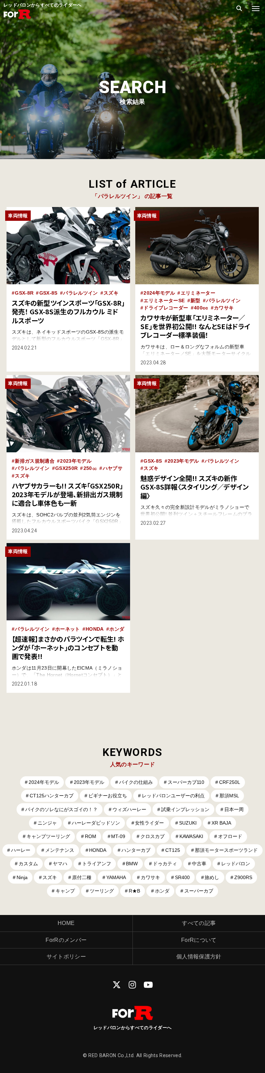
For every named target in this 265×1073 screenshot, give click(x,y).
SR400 (182, 877)
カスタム (28, 863)
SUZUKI (188, 823)
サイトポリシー (66, 956)
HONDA (95, 629)
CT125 (172, 850)
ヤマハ (60, 863)
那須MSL (229, 795)
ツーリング (102, 891)
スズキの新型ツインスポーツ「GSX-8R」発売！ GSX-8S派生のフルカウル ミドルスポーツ (68, 311)
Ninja (22, 877)
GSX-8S (48, 293)
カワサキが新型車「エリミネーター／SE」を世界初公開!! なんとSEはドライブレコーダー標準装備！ (195, 326)
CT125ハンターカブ (51, 795)
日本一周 (234, 809)
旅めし (212, 877)
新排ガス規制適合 (35, 461)
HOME (66, 923)
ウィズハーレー (129, 809)
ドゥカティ (165, 863)
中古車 (199, 863)
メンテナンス (59, 850)
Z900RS (243, 877)
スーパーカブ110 (186, 782)
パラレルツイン (80, 293)
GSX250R (66, 468)
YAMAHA (116, 877)
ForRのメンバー (66, 940)
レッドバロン (235, 863)
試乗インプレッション (185, 809)
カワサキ (224, 308)
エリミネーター (198, 293)
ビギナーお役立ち (107, 795)
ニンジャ (47, 823)
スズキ (111, 293)
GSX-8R (24, 293)
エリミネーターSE (164, 300)
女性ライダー (149, 823)
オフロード (230, 836)
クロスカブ (152, 836)
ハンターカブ (135, 850)
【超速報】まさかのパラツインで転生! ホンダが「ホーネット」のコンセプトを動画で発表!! (68, 647)
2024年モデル (159, 293)
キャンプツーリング (48, 836)
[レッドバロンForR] (17, 18)
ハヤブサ (112, 468)
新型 (195, 300)
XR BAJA (221, 823)
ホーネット (67, 629)
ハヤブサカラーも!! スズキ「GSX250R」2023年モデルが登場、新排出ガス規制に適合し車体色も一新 (67, 494)
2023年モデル (75, 461)
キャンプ (65, 891)
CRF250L (229, 782)
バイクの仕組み (136, 782)
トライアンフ (96, 863)
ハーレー (20, 850)
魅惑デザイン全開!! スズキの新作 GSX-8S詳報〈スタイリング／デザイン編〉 (194, 486)
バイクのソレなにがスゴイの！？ (61, 809)
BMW (132, 863)
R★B (134, 891)
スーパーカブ (198, 891)
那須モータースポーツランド (226, 850)
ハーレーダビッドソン (96, 823)
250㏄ (90, 468)
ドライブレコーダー (166, 308)
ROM (90, 836)
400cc (201, 308)
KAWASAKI (191, 836)
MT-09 (118, 836)
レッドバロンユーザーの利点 (173, 795)
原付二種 (81, 877)
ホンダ (116, 629)
